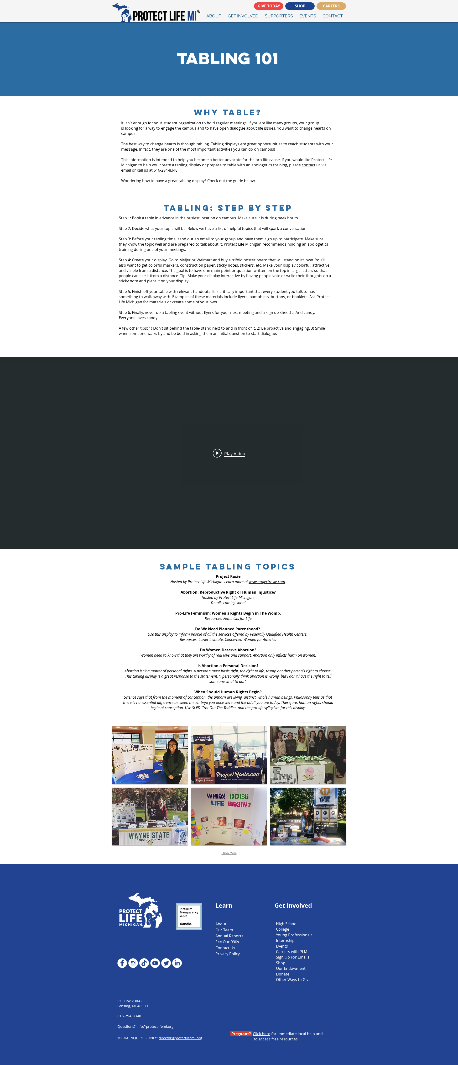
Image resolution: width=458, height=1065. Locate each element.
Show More (229, 853)
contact (308, 165)
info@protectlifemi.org (154, 1026)
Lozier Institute (210, 639)
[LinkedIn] (177, 963)
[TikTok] (144, 963)
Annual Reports (229, 935)
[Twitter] (166, 963)
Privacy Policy (227, 953)
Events (282, 946)
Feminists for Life (237, 618)
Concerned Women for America (250, 639)
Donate (282, 974)
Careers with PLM (291, 951)
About (220, 924)
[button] (150, 755)
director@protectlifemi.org (180, 1037)
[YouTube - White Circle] (155, 963)
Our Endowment (291, 968)
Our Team (224, 930)
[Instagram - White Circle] (133, 963)
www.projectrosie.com (267, 581)
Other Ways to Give (293, 979)
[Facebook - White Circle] (122, 963)
